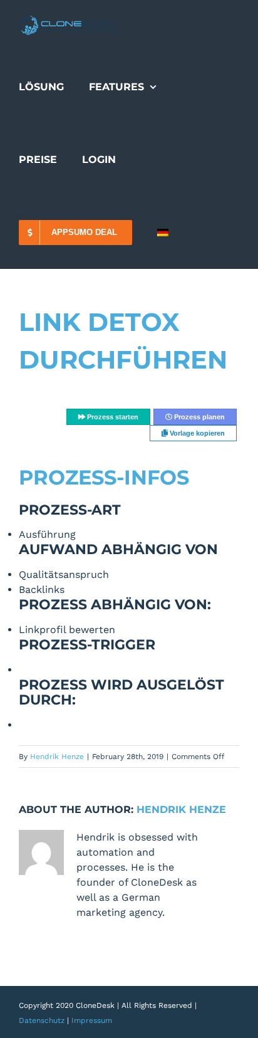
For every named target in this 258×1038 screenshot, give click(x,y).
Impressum (91, 1020)
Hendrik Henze (57, 756)
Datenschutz (41, 1020)
